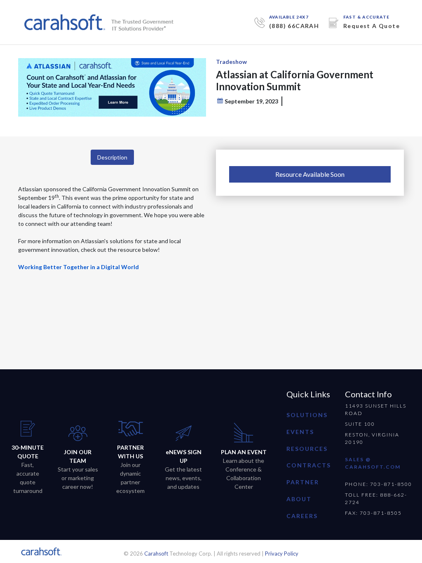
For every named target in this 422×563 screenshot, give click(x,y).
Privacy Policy (281, 553)
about (299, 498)
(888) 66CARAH (294, 25)
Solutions (307, 414)
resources (307, 448)
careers (302, 515)
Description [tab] (112, 157)
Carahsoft (156, 553)
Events (300, 431)
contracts (308, 465)
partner (302, 482)
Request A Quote (371, 25)
